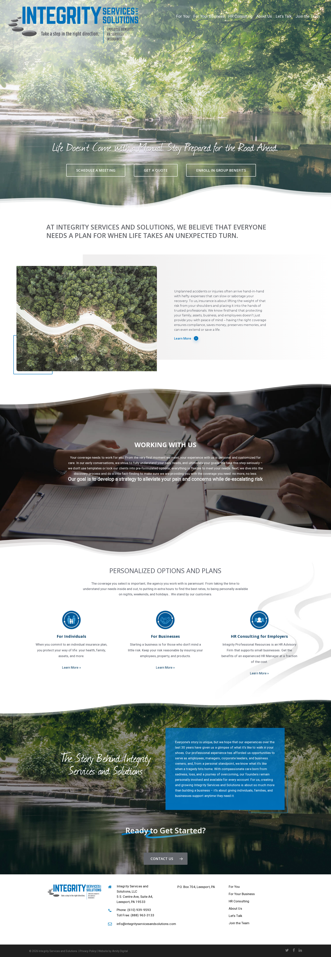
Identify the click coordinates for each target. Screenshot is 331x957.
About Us (264, 16)
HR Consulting (240, 16)
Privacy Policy (88, 951)
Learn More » (71, 667)
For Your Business (208, 16)
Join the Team (308, 16)
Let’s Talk (284, 16)
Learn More (182, 338)
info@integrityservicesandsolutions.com (146, 924)
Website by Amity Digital (112, 951)
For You (182, 16)
